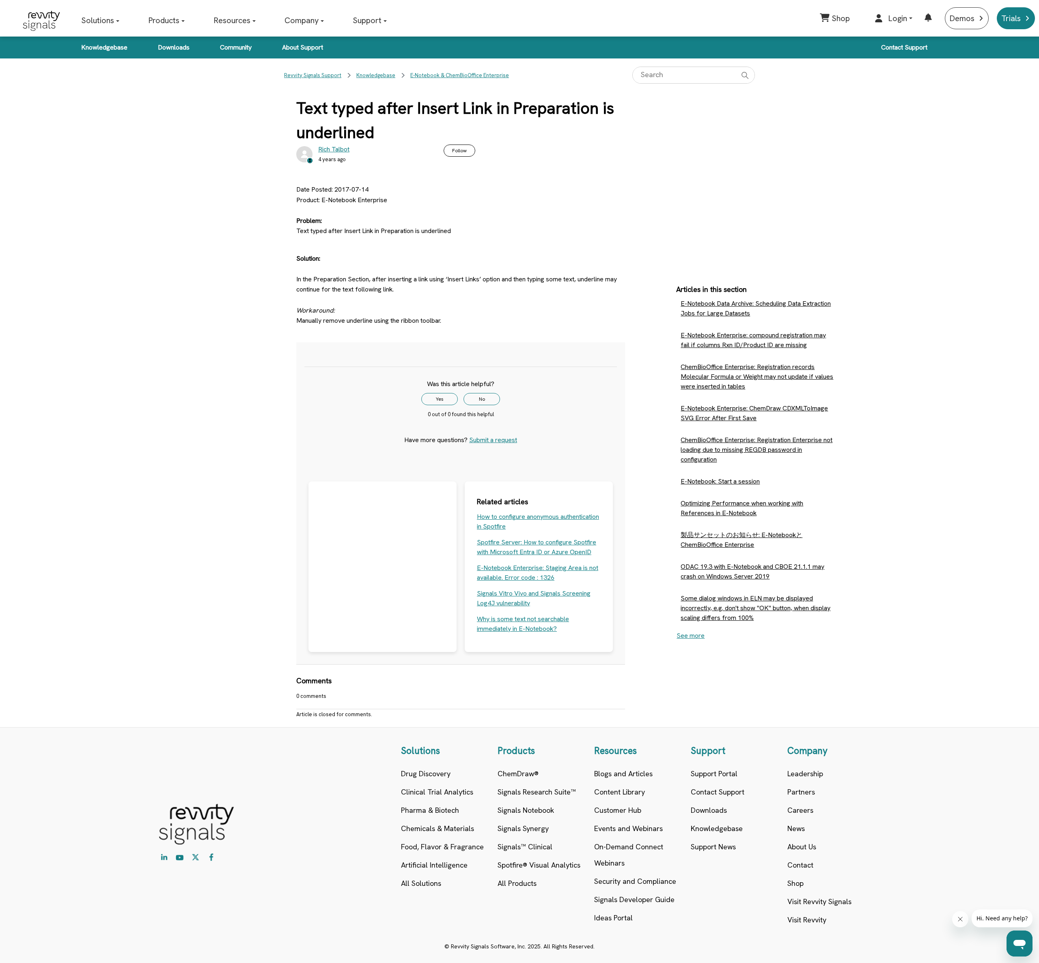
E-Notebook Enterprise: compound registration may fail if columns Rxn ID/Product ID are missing (753, 340)
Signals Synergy (523, 828)
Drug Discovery (426, 773)
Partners (801, 792)
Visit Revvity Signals (819, 901)
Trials (1011, 18)
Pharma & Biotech (430, 810)
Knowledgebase (104, 47)
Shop (795, 883)
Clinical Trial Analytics (437, 792)
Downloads (174, 47)
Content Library (619, 792)
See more (691, 635)
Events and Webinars (628, 828)
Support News (713, 846)
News (796, 828)
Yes (440, 399)
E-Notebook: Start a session (720, 481)
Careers (800, 810)
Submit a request (493, 440)
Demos (961, 18)
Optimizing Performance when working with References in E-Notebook (742, 508)
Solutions (97, 20)
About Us (801, 846)
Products (163, 20)
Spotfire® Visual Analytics (539, 865)
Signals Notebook (526, 810)
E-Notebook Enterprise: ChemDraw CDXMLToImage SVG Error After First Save (754, 413)
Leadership (805, 773)
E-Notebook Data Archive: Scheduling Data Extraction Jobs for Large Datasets (756, 308)
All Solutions (421, 883)
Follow (459, 150)
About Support (302, 47)
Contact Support (904, 47)
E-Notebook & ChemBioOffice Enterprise (459, 75)
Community (236, 47)
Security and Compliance (635, 881)
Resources (231, 20)
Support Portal (714, 773)
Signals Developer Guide (634, 899)
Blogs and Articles (623, 773)
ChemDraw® (518, 773)
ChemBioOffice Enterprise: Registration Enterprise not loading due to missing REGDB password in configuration (756, 450)
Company (302, 20)
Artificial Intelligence (434, 865)
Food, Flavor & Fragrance (442, 846)
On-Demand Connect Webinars (628, 855)
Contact (800, 865)
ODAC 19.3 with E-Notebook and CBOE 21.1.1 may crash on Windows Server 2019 (752, 571)
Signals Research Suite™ (537, 792)
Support (367, 20)
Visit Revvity (806, 919)
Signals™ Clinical (525, 846)
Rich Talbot (333, 149)
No (482, 399)
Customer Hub (617, 810)
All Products (517, 883)
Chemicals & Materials (437, 828)
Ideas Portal (613, 917)
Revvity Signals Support (312, 75)
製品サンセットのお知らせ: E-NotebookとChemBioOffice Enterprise (741, 540)
